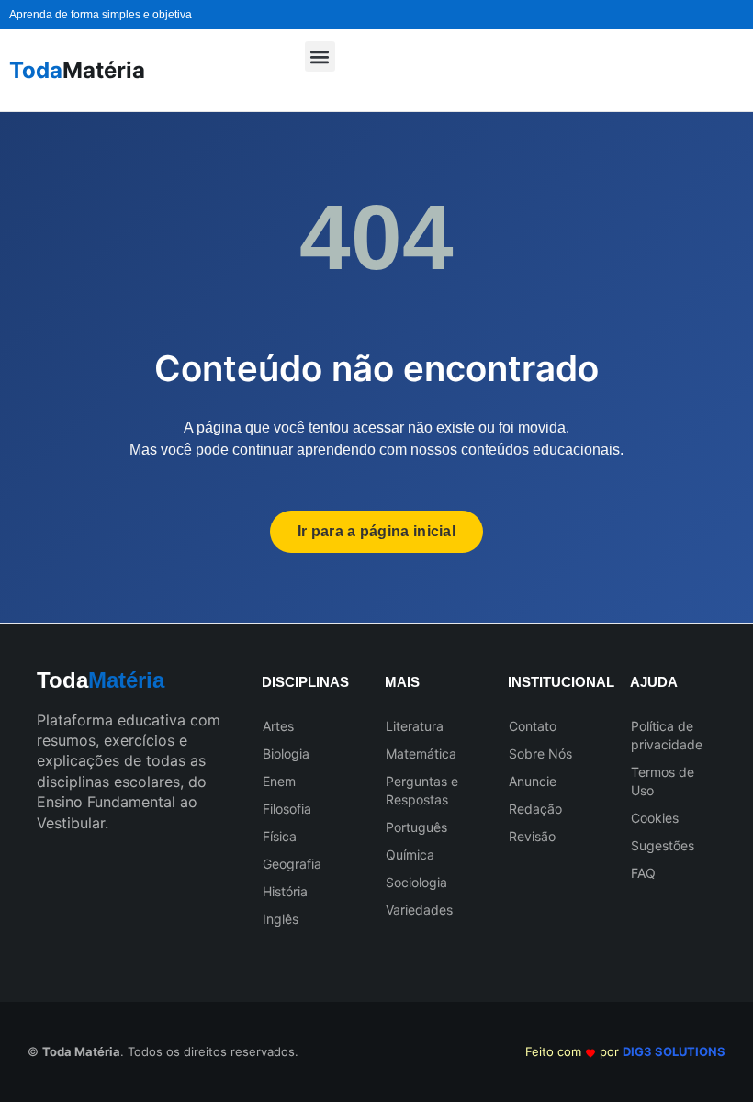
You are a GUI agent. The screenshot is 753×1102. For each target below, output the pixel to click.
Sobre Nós (540, 753)
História (285, 891)
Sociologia (416, 882)
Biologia (286, 753)
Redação (535, 808)
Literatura (415, 726)
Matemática (421, 753)
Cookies (655, 818)
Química (410, 854)
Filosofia (287, 808)
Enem (279, 781)
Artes (278, 726)
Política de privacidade (666, 735)
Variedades (419, 909)
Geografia (292, 863)
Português (416, 827)
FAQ (643, 873)
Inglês (280, 919)
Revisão (532, 836)
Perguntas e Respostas (422, 790)
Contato (532, 726)
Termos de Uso (662, 781)
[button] (320, 56)
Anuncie (532, 781)
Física (280, 836)
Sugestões (662, 845)
